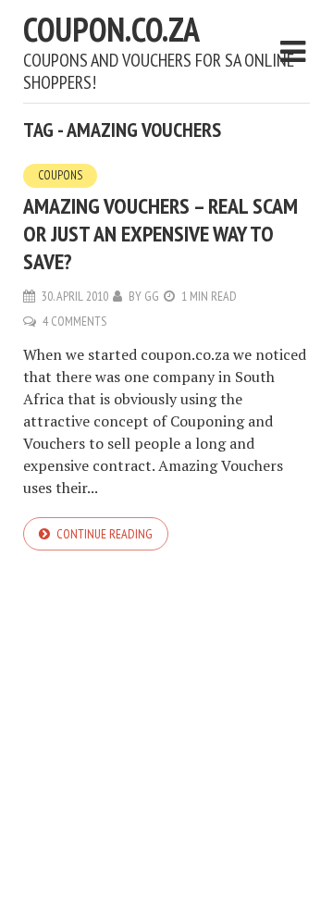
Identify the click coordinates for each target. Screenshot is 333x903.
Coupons (60, 175)
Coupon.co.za (111, 29)
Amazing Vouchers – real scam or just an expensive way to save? (160, 234)
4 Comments (74, 321)
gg (151, 296)
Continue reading (104, 534)
